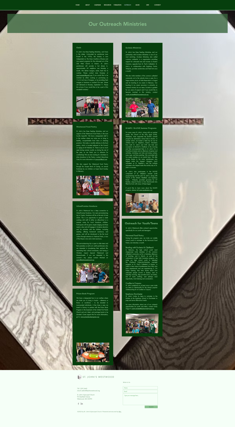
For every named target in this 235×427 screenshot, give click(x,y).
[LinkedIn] (81, 403)
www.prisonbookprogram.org (90, 317)
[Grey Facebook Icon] (78, 403)
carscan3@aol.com (101, 159)
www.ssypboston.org (145, 190)
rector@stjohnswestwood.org (85, 260)
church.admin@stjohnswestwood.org (88, 391)
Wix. (120, 411)
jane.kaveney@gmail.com (84, 75)
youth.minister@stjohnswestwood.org (137, 95)
